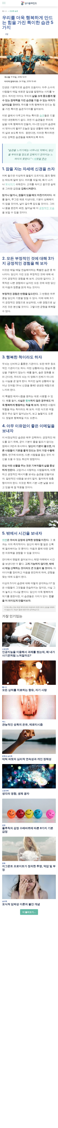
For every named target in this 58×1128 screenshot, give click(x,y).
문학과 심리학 (7, 756)
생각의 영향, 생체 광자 (15, 793)
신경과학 (5, 649)
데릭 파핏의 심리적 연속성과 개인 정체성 (26, 759)
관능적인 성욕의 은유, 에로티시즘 (22, 724)
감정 (3, 825)
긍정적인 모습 (46, 208)
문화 (3, 863)
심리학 (4, 901)
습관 (42, 115)
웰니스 (4, 11)
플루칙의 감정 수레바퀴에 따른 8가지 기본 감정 (27, 829)
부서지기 (10, 184)
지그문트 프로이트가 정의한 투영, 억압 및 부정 (29, 868)
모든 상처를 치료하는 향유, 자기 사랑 (24, 690)
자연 (4, 539)
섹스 (3, 722)
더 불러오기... (29, 912)
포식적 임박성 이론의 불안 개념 (21, 904)
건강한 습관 (13, 11)
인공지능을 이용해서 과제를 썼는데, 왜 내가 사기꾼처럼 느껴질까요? (28, 653)
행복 (27, 400)
